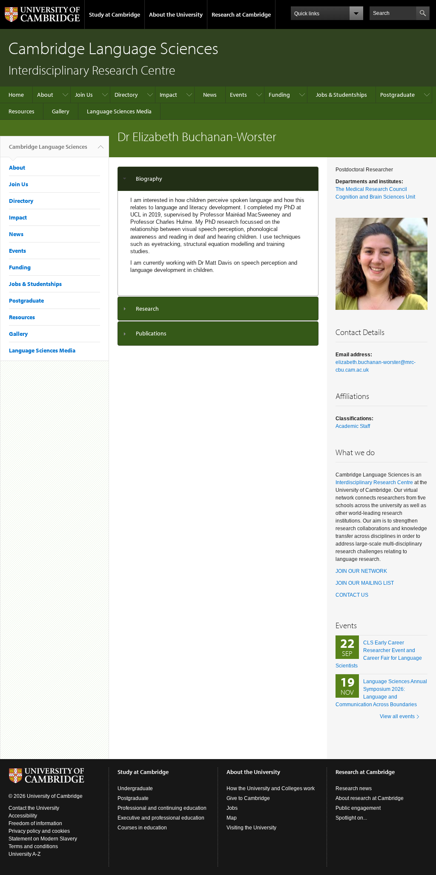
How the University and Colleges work (271, 788)
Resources (21, 111)
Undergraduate (135, 788)
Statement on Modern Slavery (43, 839)
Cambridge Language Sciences (48, 146)
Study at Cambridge (114, 14)
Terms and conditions (33, 846)
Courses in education (142, 828)
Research (147, 308)
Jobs (232, 808)
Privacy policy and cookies (39, 831)
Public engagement (358, 808)
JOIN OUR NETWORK (361, 571)
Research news (354, 788)
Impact (168, 94)
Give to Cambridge (248, 798)
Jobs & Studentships (341, 94)
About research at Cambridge (370, 798)
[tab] (218, 179)
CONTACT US (352, 595)
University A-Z (24, 854)
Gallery (60, 111)
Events (238, 94)
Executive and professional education (161, 818)
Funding (279, 94)
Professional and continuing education (162, 808)
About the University (176, 14)
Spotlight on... (351, 818)
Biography (149, 178)
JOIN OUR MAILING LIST (365, 583)
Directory (126, 94)
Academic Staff (353, 426)
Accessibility (23, 816)
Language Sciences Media (119, 111)
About (45, 94)
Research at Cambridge (241, 14)
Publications (151, 333)
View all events (397, 716)
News (210, 94)
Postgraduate (397, 94)
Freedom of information (35, 823)
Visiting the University (251, 828)
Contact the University (34, 808)
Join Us (84, 94)
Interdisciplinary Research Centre (374, 482)
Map (232, 818)
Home (16, 94)
